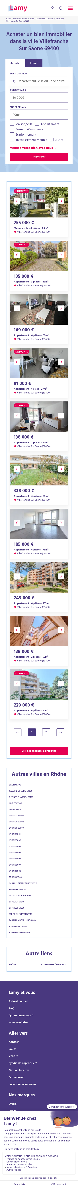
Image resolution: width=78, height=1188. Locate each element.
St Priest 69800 (16, 908)
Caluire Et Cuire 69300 (20, 791)
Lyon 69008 (15, 871)
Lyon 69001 (14, 834)
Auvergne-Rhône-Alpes (52, 965)
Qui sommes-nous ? (21, 1016)
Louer (34, 63)
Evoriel (13, 1104)
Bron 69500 (15, 785)
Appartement (50, 124)
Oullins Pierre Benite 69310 (23, 884)
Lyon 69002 (15, 841)
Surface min (18, 107)
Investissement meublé (31, 140)
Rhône (12, 965)
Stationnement (25, 135)
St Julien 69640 (16, 902)
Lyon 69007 (15, 865)
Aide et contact (18, 1001)
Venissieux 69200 (18, 927)
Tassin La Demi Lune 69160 (22, 921)
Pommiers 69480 (17, 890)
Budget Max (18, 90)
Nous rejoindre (18, 1023)
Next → (62, 732)
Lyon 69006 (15, 859)
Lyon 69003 (15, 847)
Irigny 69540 (15, 804)
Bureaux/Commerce (29, 129)
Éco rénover (16, 1077)
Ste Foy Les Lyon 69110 (20, 914)
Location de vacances (22, 1084)
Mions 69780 (15, 877)
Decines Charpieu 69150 (21, 797)
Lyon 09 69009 (16, 828)
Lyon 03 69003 (16, 816)
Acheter (15, 63)
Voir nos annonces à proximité (39, 751)
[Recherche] (61, 8)
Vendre (13, 1056)
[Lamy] (17, 9)
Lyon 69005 (15, 853)
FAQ (11, 1008)
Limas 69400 (15, 810)
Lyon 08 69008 (16, 822)
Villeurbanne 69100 (19, 933)
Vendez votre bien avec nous (31, 148)
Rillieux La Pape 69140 (20, 896)
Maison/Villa (23, 124)
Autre (59, 140)
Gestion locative (19, 1070)
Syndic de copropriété (23, 1063)
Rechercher (39, 157)
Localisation (18, 74)
